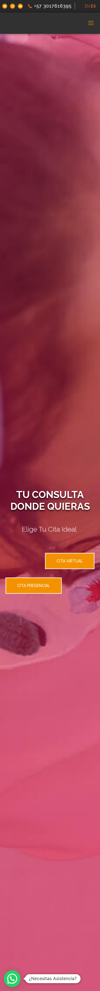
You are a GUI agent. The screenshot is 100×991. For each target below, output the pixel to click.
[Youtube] (20, 6)
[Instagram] (12, 6)
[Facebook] (4, 6)
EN (87, 6)
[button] (12, 978)
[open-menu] (91, 23)
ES (93, 6)
